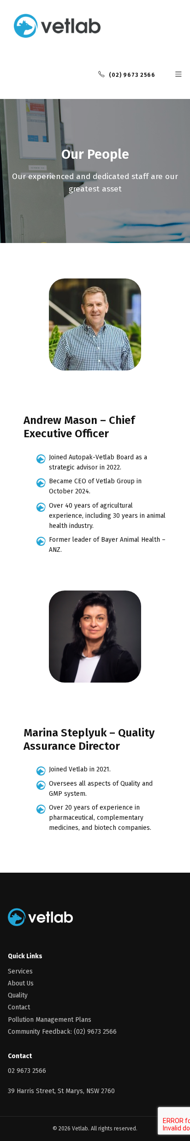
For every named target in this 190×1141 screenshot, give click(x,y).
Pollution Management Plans (49, 1020)
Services (20, 971)
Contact (19, 1007)
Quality (18, 995)
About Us (21, 983)
